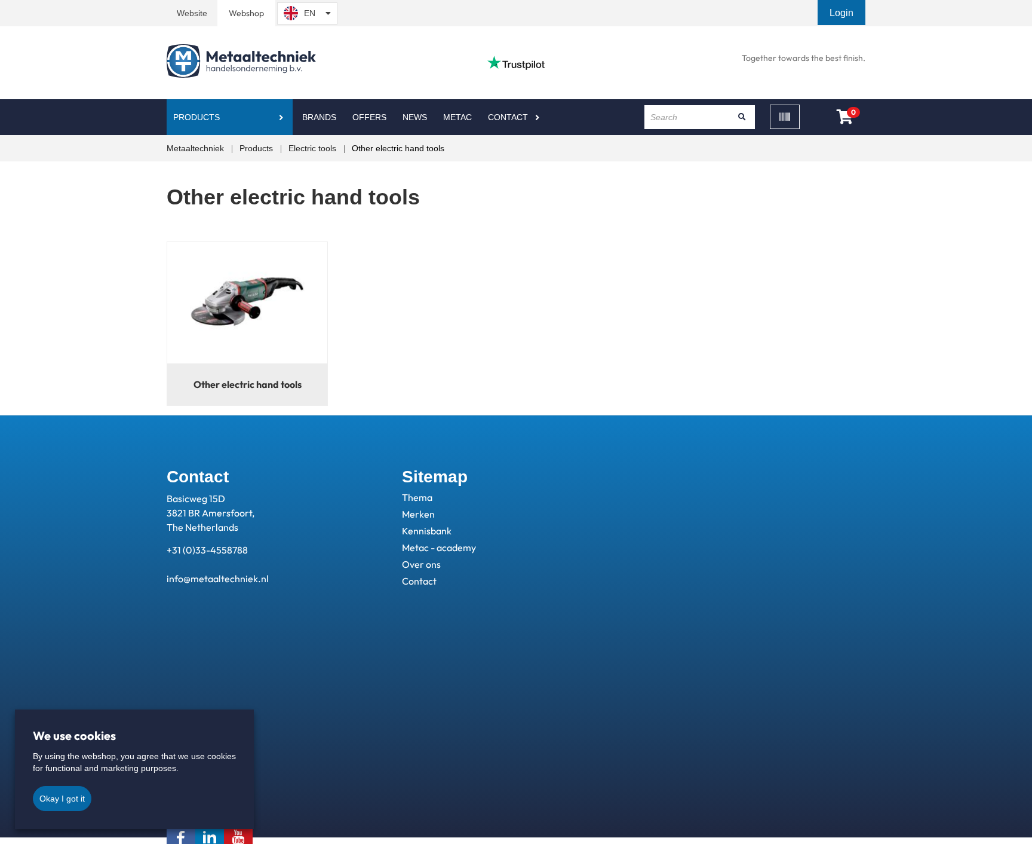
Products (196, 117)
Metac (457, 117)
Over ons (421, 564)
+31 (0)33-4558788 (207, 550)
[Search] (742, 117)
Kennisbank (427, 531)
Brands (319, 117)
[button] (843, 13)
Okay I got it (62, 798)
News (415, 117)
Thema (417, 497)
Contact (508, 117)
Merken (418, 514)
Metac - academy (439, 548)
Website (192, 13)
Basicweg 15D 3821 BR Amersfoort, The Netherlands (210, 513)
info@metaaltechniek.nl (218, 579)
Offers (369, 117)
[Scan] (785, 117)
